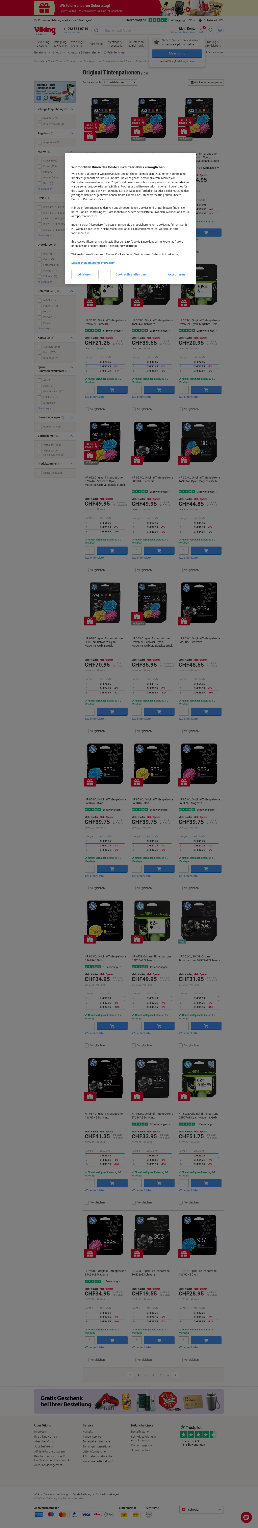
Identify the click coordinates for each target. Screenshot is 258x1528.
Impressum (108, 262)
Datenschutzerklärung (85, 262)
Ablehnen (85, 274)
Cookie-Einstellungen (130, 274)
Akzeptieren (176, 274)
